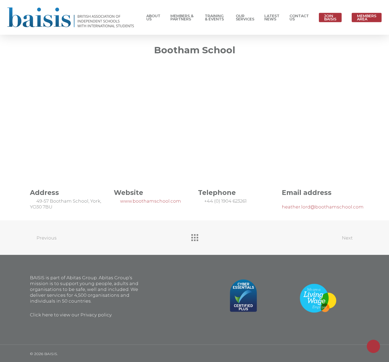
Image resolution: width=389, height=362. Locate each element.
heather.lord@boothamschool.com (323, 207)
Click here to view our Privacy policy (70, 314)
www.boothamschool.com (150, 201)
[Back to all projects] (194, 236)
